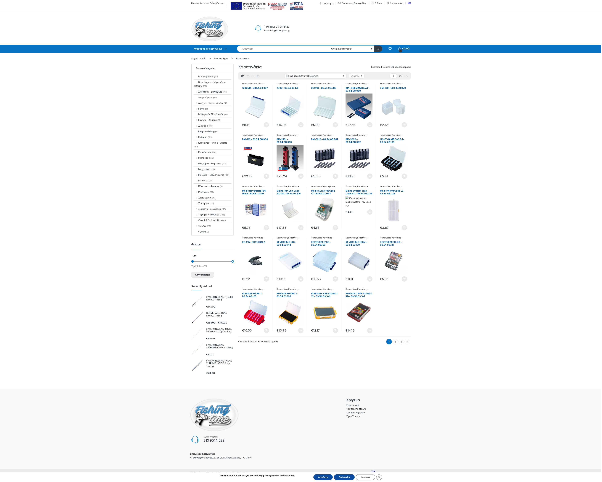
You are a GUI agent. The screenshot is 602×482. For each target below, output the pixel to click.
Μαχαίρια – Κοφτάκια (212, 163)
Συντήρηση (206, 203)
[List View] (252, 76)
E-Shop (378, 3)
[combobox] (283, 49)
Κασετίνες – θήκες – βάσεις (210, 144)
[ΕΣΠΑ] (266, 6)
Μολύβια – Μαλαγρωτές (213, 175)
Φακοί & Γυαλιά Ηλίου (212, 220)
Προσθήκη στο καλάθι (263, 125)
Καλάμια (205, 137)
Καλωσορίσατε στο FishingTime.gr (207, 3)
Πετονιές (205, 180)
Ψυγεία (203, 231)
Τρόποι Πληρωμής (355, 412)
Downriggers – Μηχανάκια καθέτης (210, 84)
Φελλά (204, 226)
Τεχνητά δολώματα (211, 214)
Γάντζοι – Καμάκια (209, 120)
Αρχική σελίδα (198, 58)
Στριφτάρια (206, 197)
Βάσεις (203, 108)
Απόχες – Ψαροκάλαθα (212, 103)
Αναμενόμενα (207, 97)
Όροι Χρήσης (353, 416)
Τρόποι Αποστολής (356, 408)
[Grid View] (242, 76)
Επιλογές (365, 477)
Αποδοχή (323, 477)
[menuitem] (409, 3)
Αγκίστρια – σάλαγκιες (212, 91)
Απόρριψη (344, 477)
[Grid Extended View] (248, 76)
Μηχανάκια (206, 169)
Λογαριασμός (396, 3)
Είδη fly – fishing (208, 131)
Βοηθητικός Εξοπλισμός (213, 114)
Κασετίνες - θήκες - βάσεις (253, 84)
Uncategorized (208, 76)
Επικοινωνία (352, 405)
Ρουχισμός (206, 192)
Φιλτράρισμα (202, 274)
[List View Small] (258, 76)
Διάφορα (205, 125)
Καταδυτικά (207, 152)
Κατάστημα (328, 3)
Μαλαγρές (206, 157)
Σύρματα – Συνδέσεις (212, 209)
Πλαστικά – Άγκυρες (210, 186)
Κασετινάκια (247, 83)
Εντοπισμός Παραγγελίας (354, 3)
